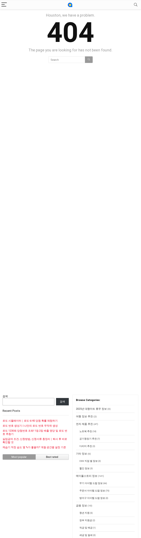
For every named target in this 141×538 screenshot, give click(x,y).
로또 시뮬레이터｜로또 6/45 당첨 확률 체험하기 (30, 420)
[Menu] (4, 4)
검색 (5, 396)
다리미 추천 (85, 446)
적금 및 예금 (86, 527)
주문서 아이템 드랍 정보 (92, 490)
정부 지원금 (85, 520)
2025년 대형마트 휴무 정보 (91, 408)
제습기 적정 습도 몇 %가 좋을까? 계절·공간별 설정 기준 (34, 447)
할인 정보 (84, 468)
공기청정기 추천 (88, 438)
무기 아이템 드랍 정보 (91, 483)
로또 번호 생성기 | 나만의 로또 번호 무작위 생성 (30, 425)
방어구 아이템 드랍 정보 (92, 498)
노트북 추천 (85, 431)
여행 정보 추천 (84, 416)
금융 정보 (81, 505)
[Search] (136, 4)
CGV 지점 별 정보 (88, 461)
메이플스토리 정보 (86, 475)
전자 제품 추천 (84, 424)
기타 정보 (81, 453)
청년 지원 (84, 512)
